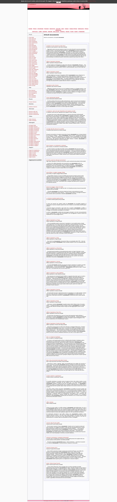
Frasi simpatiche (33, 46)
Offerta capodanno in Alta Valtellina (54, 272)
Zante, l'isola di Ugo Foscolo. (53, 463)
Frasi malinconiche (33, 84)
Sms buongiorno (33, 93)
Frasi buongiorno (33, 49)
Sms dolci (31, 94)
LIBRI (40, 31)
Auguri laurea (32, 157)
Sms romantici (32, 95)
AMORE (50, 31)
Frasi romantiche (33, 41)
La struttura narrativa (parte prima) (54, 198)
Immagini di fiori (33, 133)
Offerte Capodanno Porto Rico (53, 312)
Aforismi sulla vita (33, 111)
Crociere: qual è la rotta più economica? (56, 160)
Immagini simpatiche (34, 142)
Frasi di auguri (32, 50)
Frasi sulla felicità (33, 48)
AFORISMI (40, 29)
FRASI (35, 29)
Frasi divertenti (32, 45)
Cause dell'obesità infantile (52, 97)
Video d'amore (32, 119)
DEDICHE (52, 29)
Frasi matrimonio (33, 62)
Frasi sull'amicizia (33, 42)
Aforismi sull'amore (33, 113)
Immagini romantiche (34, 129)
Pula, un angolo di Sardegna (53, 337)
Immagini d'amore (33, 126)
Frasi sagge (32, 65)
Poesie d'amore (32, 102)
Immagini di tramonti (34, 130)
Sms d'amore (32, 90)
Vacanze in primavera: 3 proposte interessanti (57, 437)
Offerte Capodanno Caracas (53, 289)
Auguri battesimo (33, 155)
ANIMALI (62, 31)
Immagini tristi (32, 140)
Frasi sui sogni (32, 57)
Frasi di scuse (32, 58)
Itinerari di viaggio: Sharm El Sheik (54, 187)
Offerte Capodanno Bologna (53, 61)
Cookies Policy (92, 1)
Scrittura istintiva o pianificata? (53, 376)
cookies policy (56, 500)
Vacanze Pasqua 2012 (51, 447)
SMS (62, 29)
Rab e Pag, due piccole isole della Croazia (56, 360)
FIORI (72, 31)
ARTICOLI (35, 31)
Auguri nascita (32, 154)
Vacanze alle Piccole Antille (53, 423)
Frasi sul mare (32, 72)
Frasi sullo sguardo (33, 80)
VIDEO (67, 29)
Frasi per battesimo (33, 66)
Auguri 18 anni (32, 153)
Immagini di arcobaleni (34, 134)
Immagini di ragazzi (33, 145)
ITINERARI (81, 31)
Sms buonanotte (33, 91)
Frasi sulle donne (33, 64)
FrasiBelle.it (32, 4)
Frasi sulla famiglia (33, 74)
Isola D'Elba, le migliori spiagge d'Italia (55, 172)
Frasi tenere (32, 56)
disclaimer (51, 500)
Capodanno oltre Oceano (52, 85)
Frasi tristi (31, 54)
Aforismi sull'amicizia (34, 114)
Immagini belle (32, 125)
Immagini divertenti (33, 138)
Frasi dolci (31, 44)
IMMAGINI (81, 29)
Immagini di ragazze (34, 144)
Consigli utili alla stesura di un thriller (55, 129)
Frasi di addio (32, 68)
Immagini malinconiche (34, 141)
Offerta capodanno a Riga (52, 237)
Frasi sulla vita (32, 38)
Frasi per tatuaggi (33, 73)
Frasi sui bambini (33, 76)
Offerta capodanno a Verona (53, 261)
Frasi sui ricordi (32, 78)
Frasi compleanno (33, 52)
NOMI (76, 31)
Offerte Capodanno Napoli (52, 71)
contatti (61, 500)
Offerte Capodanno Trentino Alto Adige (55, 323)
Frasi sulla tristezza (33, 81)
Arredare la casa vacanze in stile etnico (55, 46)
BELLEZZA (56, 31)
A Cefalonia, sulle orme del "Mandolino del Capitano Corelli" (60, 111)
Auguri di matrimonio (34, 151)
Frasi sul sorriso (33, 61)
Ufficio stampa (49, 402)
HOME (30, 29)
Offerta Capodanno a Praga (53, 220)
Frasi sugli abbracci (33, 82)
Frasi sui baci (32, 85)
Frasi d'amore (32, 40)
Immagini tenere (33, 137)
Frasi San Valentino (33, 69)
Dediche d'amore (33, 106)
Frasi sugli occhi (33, 70)
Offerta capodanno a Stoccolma (54, 248)
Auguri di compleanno (34, 150)
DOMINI (45, 31)
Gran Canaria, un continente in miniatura (56, 145)
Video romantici (32, 120)
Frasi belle (31, 37)
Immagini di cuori (33, 132)
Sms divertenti (32, 97)
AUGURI (58, 29)
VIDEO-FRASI (73, 29)
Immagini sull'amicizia (34, 128)
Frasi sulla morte (33, 60)
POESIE (46, 29)
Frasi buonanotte (33, 53)
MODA (67, 31)
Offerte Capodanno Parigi (52, 300)
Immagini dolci (32, 136)
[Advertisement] (58, 19)
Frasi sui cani (32, 77)
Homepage (46, 500)
